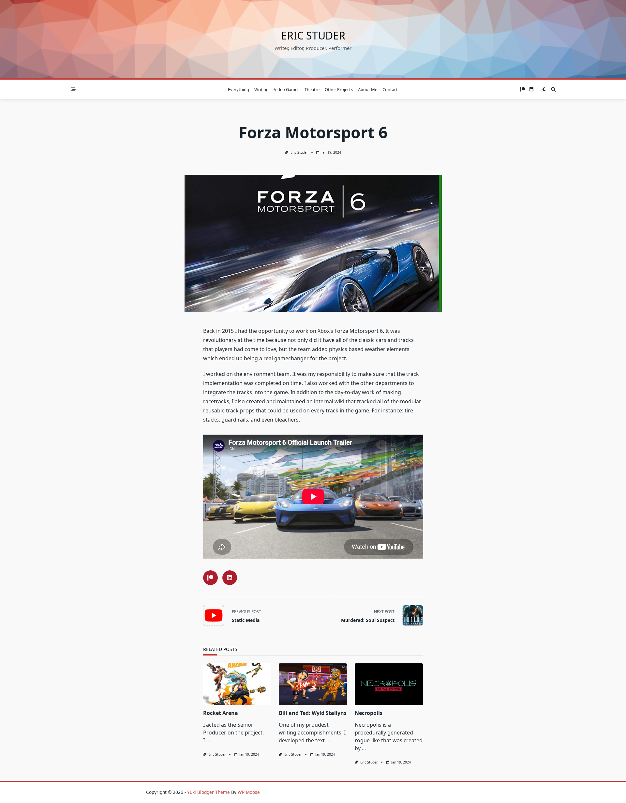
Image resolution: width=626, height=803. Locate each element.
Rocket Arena (220, 713)
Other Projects (339, 89)
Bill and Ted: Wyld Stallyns (313, 713)
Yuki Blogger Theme (208, 792)
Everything (238, 89)
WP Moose (249, 792)
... (208, 740)
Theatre (312, 89)
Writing (261, 89)
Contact (390, 89)
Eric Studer (313, 35)
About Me (367, 89)
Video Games (286, 89)
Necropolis (368, 713)
